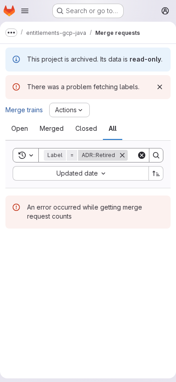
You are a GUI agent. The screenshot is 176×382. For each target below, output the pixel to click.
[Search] (156, 155)
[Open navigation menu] (25, 11)
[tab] (19, 128)
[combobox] (80, 173)
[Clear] (141, 155)
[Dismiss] (159, 86)
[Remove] (122, 155)
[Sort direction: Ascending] (156, 173)
